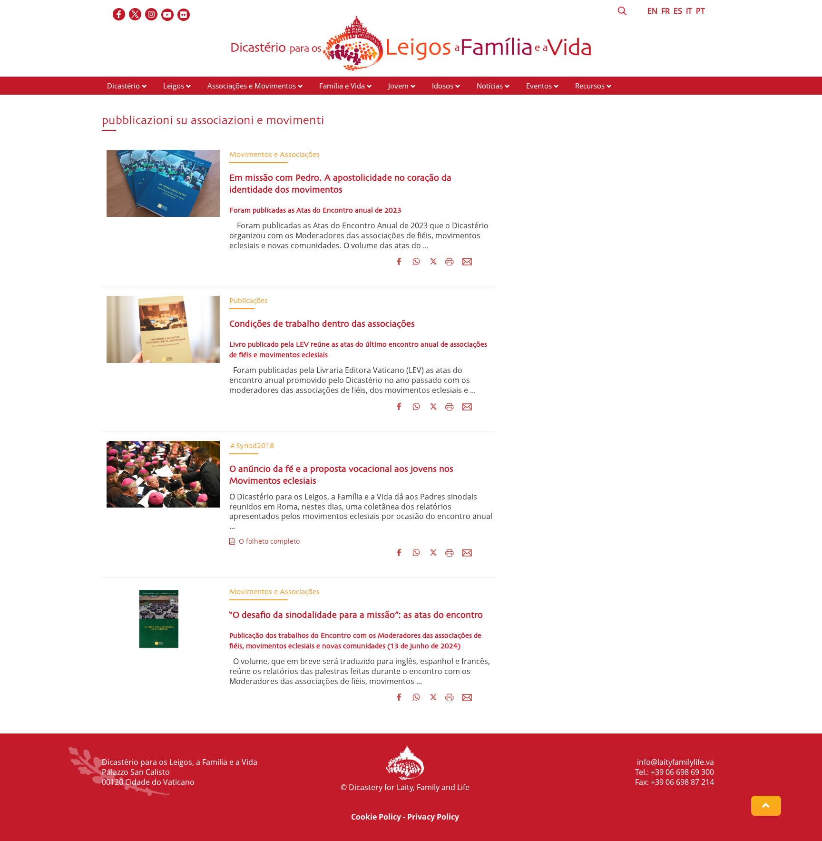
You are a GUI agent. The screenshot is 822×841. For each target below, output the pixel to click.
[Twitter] (135, 15)
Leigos (173, 85)
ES (678, 11)
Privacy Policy (433, 817)
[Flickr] (184, 15)
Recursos (590, 85)
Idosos (442, 85)
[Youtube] (168, 15)
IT (689, 11)
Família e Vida (342, 85)
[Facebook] (119, 15)
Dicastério (123, 85)
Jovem (398, 85)
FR (665, 11)
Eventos (539, 85)
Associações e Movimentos (251, 85)
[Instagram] (151, 15)
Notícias (490, 85)
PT (700, 11)
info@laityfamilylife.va (675, 762)
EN (652, 11)
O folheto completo (267, 541)
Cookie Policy (376, 817)
